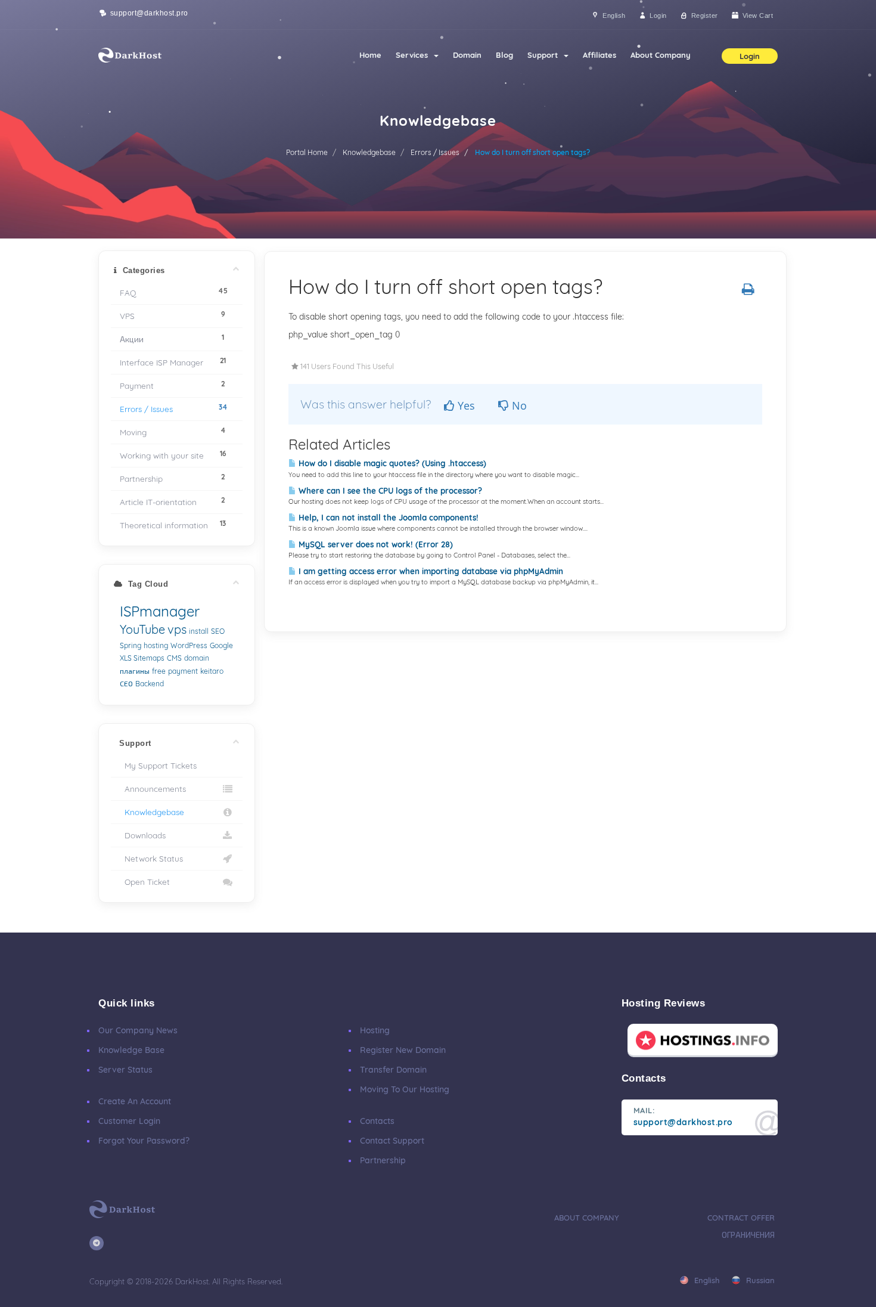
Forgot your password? (144, 1140)
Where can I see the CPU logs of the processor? (389, 490)
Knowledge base (131, 1050)
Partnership (383, 1160)
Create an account (134, 1101)
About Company (660, 55)
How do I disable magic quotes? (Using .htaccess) (391, 463)
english (706, 1280)
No (518, 405)
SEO (218, 631)
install (199, 631)
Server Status (125, 1069)
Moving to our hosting (404, 1089)
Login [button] (750, 56)
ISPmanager (160, 611)
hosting (156, 645)
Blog (504, 55)
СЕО (126, 683)
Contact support (392, 1140)
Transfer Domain (393, 1069)
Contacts (377, 1121)
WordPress (188, 645)
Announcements (153, 788)
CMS (174, 657)
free (159, 671)
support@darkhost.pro (148, 13)
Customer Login (129, 1121)
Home (370, 55)
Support (545, 55)
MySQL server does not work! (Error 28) (374, 544)
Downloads (143, 835)
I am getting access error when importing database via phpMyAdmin (429, 571)
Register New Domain (403, 1050)
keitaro (211, 671)
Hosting (375, 1030)
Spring (130, 645)
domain (196, 657)
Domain (467, 55)
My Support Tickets (158, 765)
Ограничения (748, 1235)
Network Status (151, 858)
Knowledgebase (369, 152)
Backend (149, 683)
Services (414, 55)
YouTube (142, 629)
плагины (135, 671)
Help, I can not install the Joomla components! (387, 517)
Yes (465, 405)
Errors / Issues (435, 152)
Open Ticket (145, 882)
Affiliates (599, 55)
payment (183, 671)
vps (177, 629)
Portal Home (307, 152)
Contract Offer (741, 1217)
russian (759, 1280)
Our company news (138, 1030)
